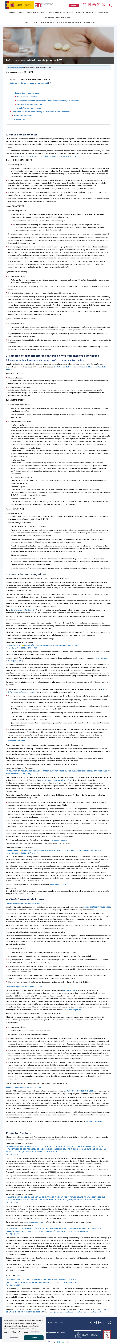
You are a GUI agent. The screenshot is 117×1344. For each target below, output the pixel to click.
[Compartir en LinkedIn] (58, 1341)
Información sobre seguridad (29, 104)
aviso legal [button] (35, 1332)
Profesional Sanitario (70, 22)
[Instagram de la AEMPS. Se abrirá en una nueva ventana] (94, 5)
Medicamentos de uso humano (32, 12)
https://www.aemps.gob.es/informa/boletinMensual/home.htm (75, 1312)
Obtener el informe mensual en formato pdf (29, 83)
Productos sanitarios (85, 12)
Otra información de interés (29, 108)
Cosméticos (102, 12)
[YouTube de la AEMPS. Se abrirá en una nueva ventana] (99, 5)
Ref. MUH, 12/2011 (70, 990)
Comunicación (29, 22)
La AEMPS (12, 12)
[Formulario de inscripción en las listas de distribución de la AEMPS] (84, 5)
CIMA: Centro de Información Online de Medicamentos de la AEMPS (46, 156)
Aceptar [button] (33, 1338)
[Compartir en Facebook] (49, 1341)
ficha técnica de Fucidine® (22, 610)
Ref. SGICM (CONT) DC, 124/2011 (80, 1091)
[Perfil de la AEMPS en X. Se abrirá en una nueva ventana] (103, 5)
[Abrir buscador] (110, 5)
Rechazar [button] (13, 1338)
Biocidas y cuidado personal (57, 17)
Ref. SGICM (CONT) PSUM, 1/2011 (96, 907)
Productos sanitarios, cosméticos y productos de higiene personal (41, 112)
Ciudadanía (87, 22)
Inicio (10, 67)
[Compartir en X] (53, 1341)
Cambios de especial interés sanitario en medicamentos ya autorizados (48, 101)
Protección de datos (56, 1322)
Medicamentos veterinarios (61, 12)
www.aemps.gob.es (16, 740)
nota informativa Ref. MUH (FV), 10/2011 (55, 780)
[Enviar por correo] (63, 1341)
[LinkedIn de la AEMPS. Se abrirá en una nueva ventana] (89, 5)
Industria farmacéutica (48, 22)
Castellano (74, 5)
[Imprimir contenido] (68, 1341)
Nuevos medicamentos (27, 97)
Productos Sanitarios (23, 116)
